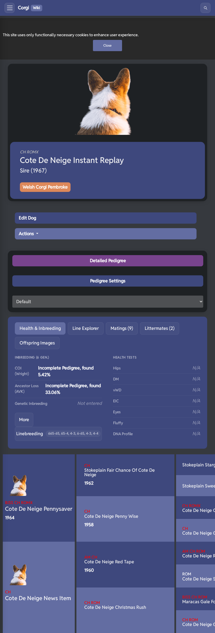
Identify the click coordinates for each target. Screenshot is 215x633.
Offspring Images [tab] (37, 343)
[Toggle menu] (9, 8)
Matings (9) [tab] (122, 328)
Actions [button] (27, 234)
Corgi (29, 7)
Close (107, 45)
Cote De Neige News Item (38, 595)
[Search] (205, 8)
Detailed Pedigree (108, 261)
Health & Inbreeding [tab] (40, 328)
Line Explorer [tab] (86, 328)
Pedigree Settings (107, 281)
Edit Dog (27, 218)
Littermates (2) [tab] (159, 328)
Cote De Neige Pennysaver (39, 506)
